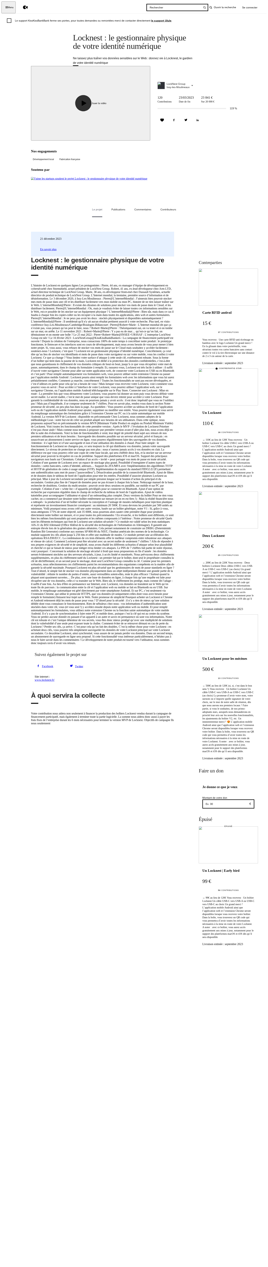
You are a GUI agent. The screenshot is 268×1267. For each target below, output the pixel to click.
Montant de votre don (214, 797)
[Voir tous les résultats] (204, 7)
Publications (118, 209)
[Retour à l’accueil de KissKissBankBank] (23, 7)
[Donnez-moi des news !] (162, 120)
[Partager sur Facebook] (173, 120)
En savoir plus (48, 249)
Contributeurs (168, 209)
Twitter (79, 666)
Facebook (47, 666)
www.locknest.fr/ (45, 679)
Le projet (97, 209)
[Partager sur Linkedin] (197, 120)
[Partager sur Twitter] (185, 120)
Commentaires (142, 209)
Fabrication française (69, 159)
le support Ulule (161, 20)
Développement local (43, 159)
